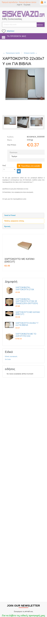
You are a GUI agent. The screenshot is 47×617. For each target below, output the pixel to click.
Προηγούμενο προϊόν (11, 53)
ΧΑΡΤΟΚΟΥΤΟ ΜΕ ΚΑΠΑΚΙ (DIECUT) (19, 260)
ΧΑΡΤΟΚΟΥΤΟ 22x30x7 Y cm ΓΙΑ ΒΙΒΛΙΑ (27, 324)
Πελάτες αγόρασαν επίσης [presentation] (14, 221)
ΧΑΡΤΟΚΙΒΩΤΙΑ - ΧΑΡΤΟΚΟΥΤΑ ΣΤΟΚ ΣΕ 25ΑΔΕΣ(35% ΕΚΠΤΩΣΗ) (27, 301)
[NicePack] (23, 15)
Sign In (19, 4)
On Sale (8, 359)
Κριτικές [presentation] (7, 226)
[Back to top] (44, 613)
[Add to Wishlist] (19, 171)
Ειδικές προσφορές (11, 356)
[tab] (23, 215)
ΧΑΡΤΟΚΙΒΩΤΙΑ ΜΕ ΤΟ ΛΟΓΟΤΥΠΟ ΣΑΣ (26, 335)
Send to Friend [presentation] (9, 215)
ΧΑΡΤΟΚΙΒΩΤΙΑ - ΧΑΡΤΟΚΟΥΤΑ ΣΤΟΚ (25, 288)
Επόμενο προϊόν (30, 53)
